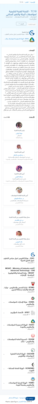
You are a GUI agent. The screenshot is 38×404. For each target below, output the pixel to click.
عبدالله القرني (19, 176)
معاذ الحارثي (19, 133)
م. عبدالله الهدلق (19, 198)
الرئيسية (33, 2)
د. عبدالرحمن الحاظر (19, 155)
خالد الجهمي (19, 241)
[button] (19, 258)
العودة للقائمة (32, 24)
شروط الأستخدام (13, 397)
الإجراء (22, 23)
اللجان (26, 2)
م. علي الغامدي (19, 220)
